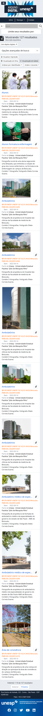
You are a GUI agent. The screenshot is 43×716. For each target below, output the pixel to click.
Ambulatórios (8, 201)
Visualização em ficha (10, 61)
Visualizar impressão (10, 57)
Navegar (20, 20)
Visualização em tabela (30, 61)
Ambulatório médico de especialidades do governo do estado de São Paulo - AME (17, 497)
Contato (31, 20)
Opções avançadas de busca (15, 50)
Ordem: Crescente (31, 65)
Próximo (24, 687)
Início (11, 20)
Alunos (5, 92)
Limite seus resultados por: (21, 31)
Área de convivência (11, 650)
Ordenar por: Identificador (11, 65)
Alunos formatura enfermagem (17, 144)
